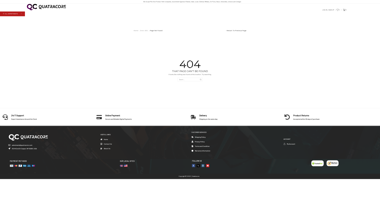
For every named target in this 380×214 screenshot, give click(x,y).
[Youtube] (207, 165)
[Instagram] (202, 165)
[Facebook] (193, 165)
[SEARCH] (200, 79)
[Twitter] (198, 165)
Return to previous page (236, 31)
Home (136, 31)
